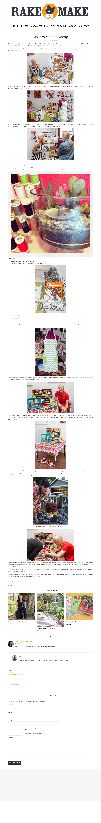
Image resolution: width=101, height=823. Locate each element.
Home (15, 26)
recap (50, 34)
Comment (10, 737)
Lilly (11, 585)
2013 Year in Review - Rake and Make (18, 687)
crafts (45, 34)
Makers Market (27, 581)
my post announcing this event (32, 48)
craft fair (19, 581)
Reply (91, 642)
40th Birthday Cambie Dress (18, 622)
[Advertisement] (20, 783)
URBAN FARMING (39, 26)
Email (10, 712)
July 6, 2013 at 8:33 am (20, 643)
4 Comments (54, 40)
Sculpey (45, 169)
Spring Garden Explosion (46, 629)
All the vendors (38, 562)
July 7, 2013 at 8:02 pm (23, 657)
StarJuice (83, 562)
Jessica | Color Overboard (23, 642)
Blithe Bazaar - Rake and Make (16, 674)
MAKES (24, 26)
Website (10, 720)
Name (10, 704)
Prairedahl (42, 415)
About (72, 26)
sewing (55, 34)
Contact (84, 26)
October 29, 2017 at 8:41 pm (14, 672)
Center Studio (22, 50)
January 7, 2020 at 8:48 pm (13, 684)
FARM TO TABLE (58, 26)
